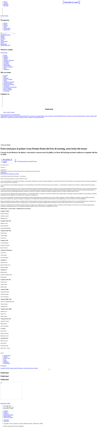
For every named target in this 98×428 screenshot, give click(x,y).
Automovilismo (6, 28)
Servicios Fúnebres (7, 89)
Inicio (4, 112)
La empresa (6, 413)
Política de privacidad (8, 414)
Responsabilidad (7, 416)
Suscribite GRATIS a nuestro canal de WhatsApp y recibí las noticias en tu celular (19, 368)
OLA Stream (6, 91)
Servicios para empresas (8, 84)
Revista (2, 42)
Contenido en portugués (8, 81)
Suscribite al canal (71, 2)
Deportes (5, 356)
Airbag (8, 112)
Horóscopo (5, 78)
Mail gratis (5, 5)
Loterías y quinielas (7, 79)
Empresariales (6, 29)
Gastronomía (6, 85)
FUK (4, 359)
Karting (5, 360)
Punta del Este (6, 363)
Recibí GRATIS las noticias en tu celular (10, 173)
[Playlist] (4, 52)
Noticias (5, 24)
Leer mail (5, 3)
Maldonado (6, 362)
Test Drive (5, 25)
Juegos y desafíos (7, 88)
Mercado (5, 23)
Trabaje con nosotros (8, 417)
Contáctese (5, 411)
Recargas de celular (7, 83)
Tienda (5, 76)
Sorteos (5, 80)
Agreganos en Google (10, 114)
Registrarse (5, 4)
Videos (5, 27)
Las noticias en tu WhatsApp (10, 87)
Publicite (5, 412)
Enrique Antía (6, 358)
